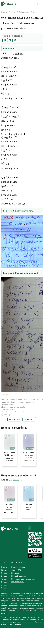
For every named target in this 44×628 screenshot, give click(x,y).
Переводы (15, 573)
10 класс (4, 570)
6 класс (4, 582)
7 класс (4, 579)
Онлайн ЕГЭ (16, 570)
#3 (15, 40)
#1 (5, 40)
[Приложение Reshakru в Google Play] (35, 557)
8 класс (4, 576)
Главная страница (18, 567)
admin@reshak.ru (17, 581)
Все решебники (16, 479)
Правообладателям (18, 576)
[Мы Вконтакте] (29, 528)
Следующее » (29, 419)
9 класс (4, 573)
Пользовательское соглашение (23, 579)
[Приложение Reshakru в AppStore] (35, 552)
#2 (10, 40)
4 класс (4, 588)
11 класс (4, 567)
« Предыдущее (14, 419)
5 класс (4, 585)
